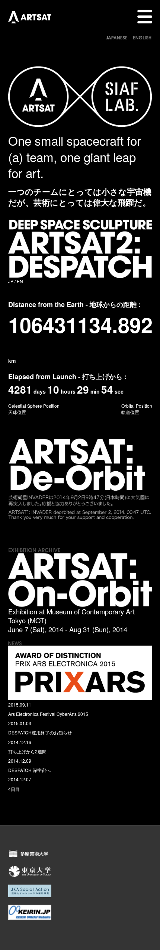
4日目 (14, 789)
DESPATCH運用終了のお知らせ (40, 732)
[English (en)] (142, 36)
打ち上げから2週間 (27, 751)
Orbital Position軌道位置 (136, 409)
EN (20, 281)
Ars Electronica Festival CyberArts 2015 (48, 714)
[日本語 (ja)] (116, 36)
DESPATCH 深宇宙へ (29, 770)
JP (10, 281)
